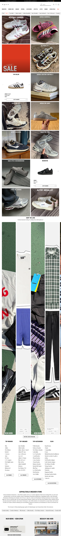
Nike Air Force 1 (21, 460)
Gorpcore (47, 478)
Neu (3, 13)
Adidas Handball (26, 13)
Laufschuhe (35, 452)
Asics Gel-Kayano (51, 13)
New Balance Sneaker (37, 450)
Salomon (7, 466)
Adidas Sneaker (30, 510)
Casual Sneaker (36, 456)
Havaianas (7, 470)
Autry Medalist (35, 13)
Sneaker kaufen (5, 510)
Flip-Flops (35, 468)
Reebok (7, 452)
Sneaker (58, 13)
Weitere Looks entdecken (29, 436)
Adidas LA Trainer (22, 458)
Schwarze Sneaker (37, 448)
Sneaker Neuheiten (14, 510)
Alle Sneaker (23, 475)
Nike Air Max (21, 462)
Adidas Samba (18, 13)
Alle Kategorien (37, 479)
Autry (6, 456)
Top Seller (11, 13)
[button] (5, 99)
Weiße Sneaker (36, 446)
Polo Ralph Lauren (9, 462)
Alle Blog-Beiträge (52, 483)
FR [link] (8, 4)
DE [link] (4, 4)
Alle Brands (9, 475)
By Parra (7, 458)
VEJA (6, 464)
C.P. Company (8, 460)
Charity (46, 448)
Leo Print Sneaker (37, 470)
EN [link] (2, 4)
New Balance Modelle (50, 464)
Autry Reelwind (42, 13)
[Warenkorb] (58, 4)
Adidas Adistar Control (23, 450)
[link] (53, 4)
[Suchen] (41, 4)
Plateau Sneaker (36, 458)
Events (46, 452)
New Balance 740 (22, 468)
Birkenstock (7, 468)
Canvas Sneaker (36, 460)
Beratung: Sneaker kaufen (50, 474)
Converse (7, 454)
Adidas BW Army (22, 452)
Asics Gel (20, 456)
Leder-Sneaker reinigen (50, 462)
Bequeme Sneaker (49, 472)
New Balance (8, 450)
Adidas (6, 448)
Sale (7, 13)
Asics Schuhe (36, 474)
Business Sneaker (37, 464)
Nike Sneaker (22, 510)
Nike (6, 446)
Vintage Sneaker (48, 466)
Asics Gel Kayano (22, 454)
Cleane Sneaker (36, 462)
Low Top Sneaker (37, 454)
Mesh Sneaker (36, 472)
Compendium (48, 450)
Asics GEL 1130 (21, 470)
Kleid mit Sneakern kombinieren (52, 454)
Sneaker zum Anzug (49, 476)
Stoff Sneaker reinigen (50, 460)
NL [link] (6, 4)
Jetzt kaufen (16, 99)
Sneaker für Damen (37, 466)
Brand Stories (48, 446)
